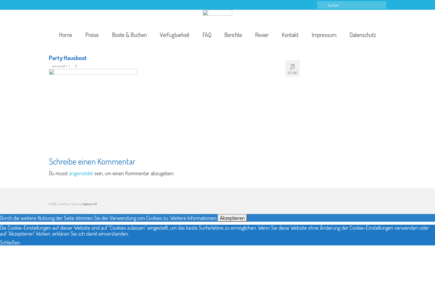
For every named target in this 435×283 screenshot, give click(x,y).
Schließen (10, 242)
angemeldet (81, 173)
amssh (61, 66)
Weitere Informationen (193, 218)
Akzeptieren (232, 218)
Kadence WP (90, 204)
